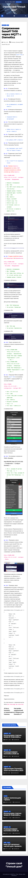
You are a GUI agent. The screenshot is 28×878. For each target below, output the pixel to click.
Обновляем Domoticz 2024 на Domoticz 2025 (13, 769)
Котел (8, 842)
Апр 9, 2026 (8, 848)
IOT (9, 44)
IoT (7, 25)
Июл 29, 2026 (8, 802)
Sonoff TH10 (19, 54)
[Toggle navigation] (14, 16)
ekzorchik (16, 739)
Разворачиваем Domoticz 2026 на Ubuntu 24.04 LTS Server (11, 754)
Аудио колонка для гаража (12, 799)
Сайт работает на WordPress (9, 874)
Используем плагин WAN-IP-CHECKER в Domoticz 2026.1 (12, 737)
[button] (25, 15)
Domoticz (4, 25)
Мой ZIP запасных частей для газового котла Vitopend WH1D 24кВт (13, 847)
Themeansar (14, 875)
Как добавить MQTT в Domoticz (15, 139)
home (5, 842)
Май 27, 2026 (8, 817)
